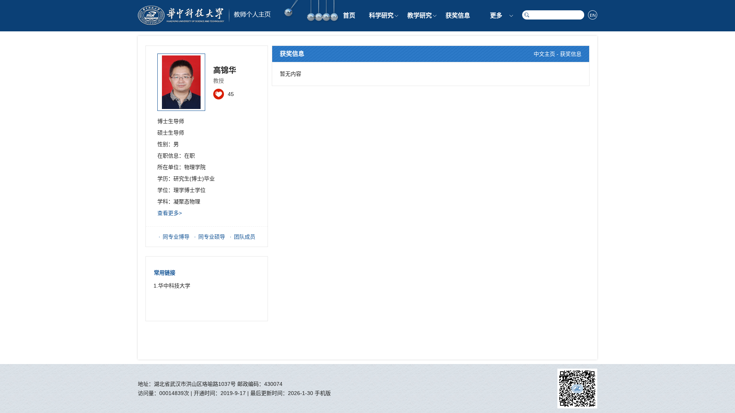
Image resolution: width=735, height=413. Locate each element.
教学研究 (419, 15)
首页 (349, 15)
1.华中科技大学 (172, 286)
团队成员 (244, 237)
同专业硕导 (211, 237)
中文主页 (544, 54)
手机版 (323, 393)
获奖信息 (458, 15)
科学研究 (381, 15)
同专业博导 (176, 237)
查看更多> (169, 213)
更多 (496, 15)
